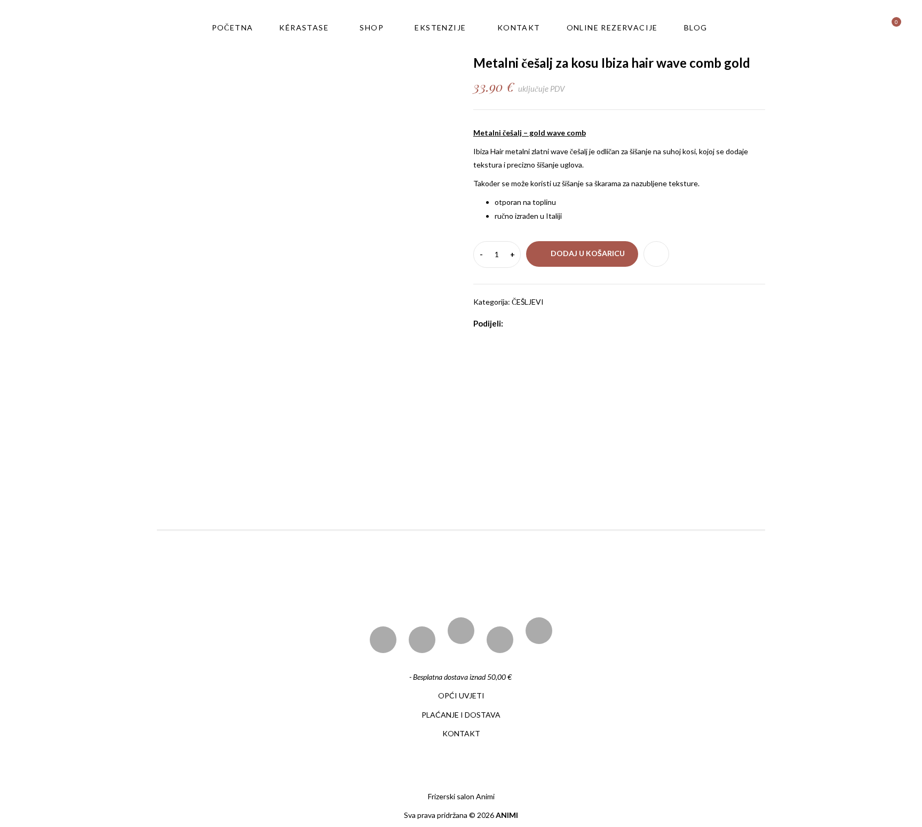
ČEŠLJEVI (528, 301)
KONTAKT (461, 733)
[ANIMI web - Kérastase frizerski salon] (97, 26)
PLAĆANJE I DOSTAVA (461, 714)
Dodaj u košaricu (588, 253)
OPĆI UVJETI (461, 695)
